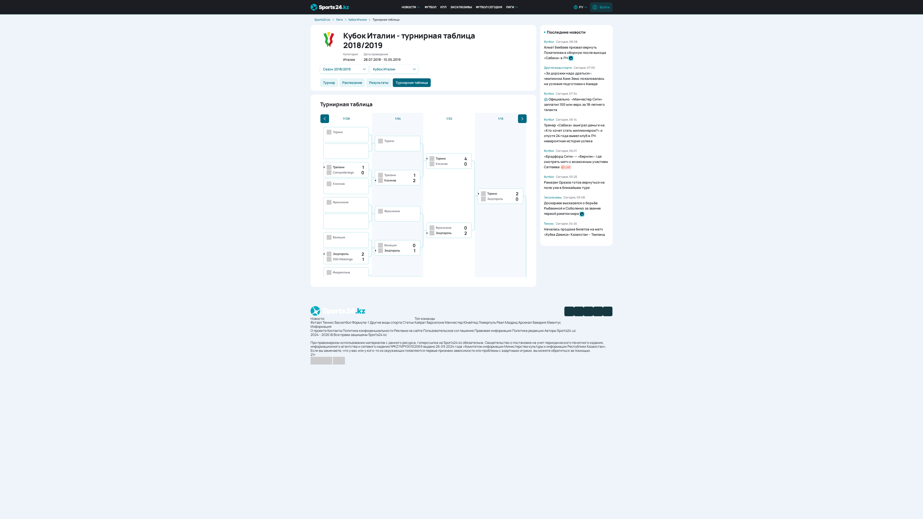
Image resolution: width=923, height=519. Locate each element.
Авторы (550, 330)
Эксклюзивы (461, 7)
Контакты (334, 330)
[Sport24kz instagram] (607, 311)
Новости (409, 7)
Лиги (510, 7)
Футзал (316, 322)
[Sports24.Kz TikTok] (598, 311)
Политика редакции (528, 330)
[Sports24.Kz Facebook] (569, 311)
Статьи (408, 322)
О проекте (319, 330)
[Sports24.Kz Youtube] (588, 311)
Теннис (328, 322)
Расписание (352, 82)
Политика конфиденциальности (368, 330)
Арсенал (525, 322)
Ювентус (554, 322)
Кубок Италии (358, 20)
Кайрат (420, 322)
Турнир (329, 82)
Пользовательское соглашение (448, 330)
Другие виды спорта (386, 322)
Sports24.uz (566, 330)
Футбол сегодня (489, 7)
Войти (605, 7)
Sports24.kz (322, 20)
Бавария (539, 322)
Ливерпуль (487, 322)
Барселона (435, 322)
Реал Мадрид (507, 322)
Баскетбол (343, 322)
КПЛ (443, 7)
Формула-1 (360, 322)
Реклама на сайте (408, 330)
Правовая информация (492, 330)
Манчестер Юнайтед (461, 322)
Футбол (431, 7)
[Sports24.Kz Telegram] (579, 311)
